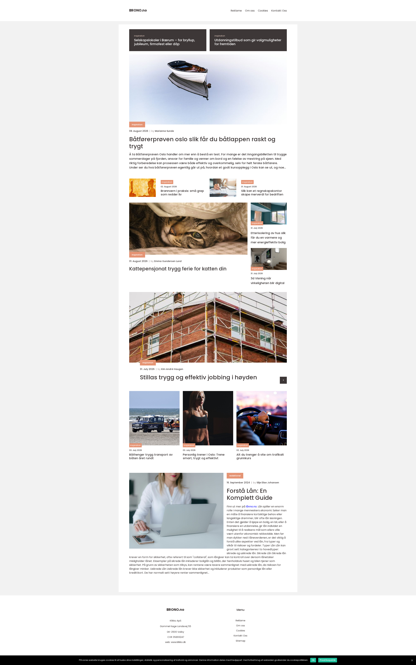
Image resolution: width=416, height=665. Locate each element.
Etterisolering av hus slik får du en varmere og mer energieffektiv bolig (268, 237)
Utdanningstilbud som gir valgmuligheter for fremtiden (247, 42)
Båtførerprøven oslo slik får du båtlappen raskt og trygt (202, 143)
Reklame (236, 10)
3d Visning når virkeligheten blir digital (267, 280)
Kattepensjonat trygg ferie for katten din (178, 269)
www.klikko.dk (178, 642)
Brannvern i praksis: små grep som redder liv (182, 192)
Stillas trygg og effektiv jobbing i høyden (198, 377)
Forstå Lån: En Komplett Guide (250, 494)
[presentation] (283, 380)
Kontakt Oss (279, 10)
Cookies (263, 10)
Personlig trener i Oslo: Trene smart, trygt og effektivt (204, 456)
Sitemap (240, 640)
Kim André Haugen (172, 369)
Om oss (250, 10)
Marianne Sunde (164, 131)
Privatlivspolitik (327, 660)
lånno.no (251, 506)
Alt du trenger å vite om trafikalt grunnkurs (260, 456)
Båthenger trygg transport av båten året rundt (151, 456)
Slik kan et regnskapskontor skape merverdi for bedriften (262, 192)
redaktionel (235, 475)
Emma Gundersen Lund (168, 261)
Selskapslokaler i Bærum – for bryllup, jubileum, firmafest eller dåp (164, 42)
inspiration (139, 35)
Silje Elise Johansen (268, 482)
